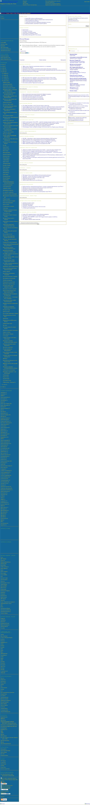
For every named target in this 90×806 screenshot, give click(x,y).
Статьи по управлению (5, 475)
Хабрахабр (3, 672)
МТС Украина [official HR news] (76, 67)
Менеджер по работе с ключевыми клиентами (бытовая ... (10, 90)
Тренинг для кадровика (7, 280)
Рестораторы (3, 462)
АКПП (2, 395)
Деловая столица (4, 44)
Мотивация (3, 435)
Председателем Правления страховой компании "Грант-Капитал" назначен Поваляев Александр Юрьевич (78, 80)
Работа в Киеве (4, 703)
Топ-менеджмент (4, 481)
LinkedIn (2, 647)
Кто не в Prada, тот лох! (7, 234)
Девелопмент (3, 413)
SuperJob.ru (3, 524)
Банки (2, 402)
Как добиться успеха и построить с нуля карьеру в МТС (34, 215)
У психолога (3, 762)
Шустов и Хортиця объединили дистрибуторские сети (9, 93)
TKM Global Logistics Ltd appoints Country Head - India (33, 177)
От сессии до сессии (7, 380)
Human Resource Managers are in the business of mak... (10, 361)
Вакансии (3, 406)
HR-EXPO (3, 516)
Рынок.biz (3, 600)
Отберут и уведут (6, 199)
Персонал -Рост (4, 449)
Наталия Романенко (4, 702)
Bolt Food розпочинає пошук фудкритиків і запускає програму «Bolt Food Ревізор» (39, 110)
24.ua (2, 557)
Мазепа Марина (6, 158)
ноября (4, 75)
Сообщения (72, 50)
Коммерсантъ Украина (5, 590)
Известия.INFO (4, 586)
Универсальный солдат (7, 323)
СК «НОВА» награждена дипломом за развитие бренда (10, 254)
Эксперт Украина (4, 613)
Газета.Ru (3, 628)
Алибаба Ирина (6, 159)
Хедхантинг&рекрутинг (5, 711)
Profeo (2, 650)
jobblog (2, 684)
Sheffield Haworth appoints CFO (29, 178)
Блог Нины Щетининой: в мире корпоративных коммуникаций (7, 774)
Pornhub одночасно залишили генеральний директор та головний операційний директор (40, 151)
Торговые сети (4, 483)
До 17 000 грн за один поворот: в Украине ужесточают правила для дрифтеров (38, 124)
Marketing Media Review (6, 562)
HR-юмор (2, 515)
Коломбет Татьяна (6, 165)
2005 (3, 386)
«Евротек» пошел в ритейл (8, 132)
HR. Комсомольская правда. (75, 64)
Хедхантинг (3, 494)
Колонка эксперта (73, 90)
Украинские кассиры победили (9, 87)
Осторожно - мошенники (27, 205)
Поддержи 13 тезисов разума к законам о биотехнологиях (34, 206)
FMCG (2, 505)
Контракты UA (4, 595)
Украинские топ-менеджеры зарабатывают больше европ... (9, 307)
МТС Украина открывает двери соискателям (31, 219)
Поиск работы (3, 749)
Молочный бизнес (4, 433)
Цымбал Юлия (6, 179)
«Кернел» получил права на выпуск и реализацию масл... (10, 123)
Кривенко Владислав (7, 154)
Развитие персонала (5, 454)
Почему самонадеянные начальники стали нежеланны (33, 99)
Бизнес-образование (5, 405)
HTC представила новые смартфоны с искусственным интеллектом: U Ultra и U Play (39, 77)
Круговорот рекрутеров (8, 347)
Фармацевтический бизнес (6, 489)
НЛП (2, 438)
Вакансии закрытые (5, 408)
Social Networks (4, 523)
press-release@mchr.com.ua (73, 20)
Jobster (2, 644)
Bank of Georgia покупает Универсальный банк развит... (9, 248)
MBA (2, 520)
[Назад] (2, 13)
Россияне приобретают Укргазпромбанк (7, 349)
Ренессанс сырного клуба (8, 104)
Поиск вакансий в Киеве (5, 750)
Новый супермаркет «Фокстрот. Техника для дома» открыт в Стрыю (78, 73)
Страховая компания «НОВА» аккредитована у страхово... (9, 260)
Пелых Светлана (6, 167)
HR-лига (2, 742)
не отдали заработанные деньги (29, 208)
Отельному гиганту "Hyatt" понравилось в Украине (8, 286)
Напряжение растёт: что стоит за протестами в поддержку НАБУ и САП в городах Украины (41, 123)
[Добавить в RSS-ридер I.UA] (4, 784)
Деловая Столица (4, 578)
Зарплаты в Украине (5, 414)
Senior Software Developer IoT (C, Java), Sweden (32, 34)
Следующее (22, 60)
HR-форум (3, 718)
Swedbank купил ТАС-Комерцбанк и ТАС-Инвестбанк (10, 294)
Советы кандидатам (5, 472)
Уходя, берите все (6, 213)
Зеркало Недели (4, 584)
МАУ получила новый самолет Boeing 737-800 (32, 81)
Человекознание (6, 378)
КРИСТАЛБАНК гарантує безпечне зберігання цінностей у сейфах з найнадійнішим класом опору (42, 108)
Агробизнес (3, 394)
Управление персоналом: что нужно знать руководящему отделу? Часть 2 (37, 191)
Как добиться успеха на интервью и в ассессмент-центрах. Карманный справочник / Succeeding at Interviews (44, 70)
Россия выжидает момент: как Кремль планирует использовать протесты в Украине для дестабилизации (43, 127)
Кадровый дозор (4, 717)
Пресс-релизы (3, 453)
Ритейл (2, 464)
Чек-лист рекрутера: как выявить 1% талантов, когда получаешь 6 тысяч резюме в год (78, 103)
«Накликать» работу (7, 188)
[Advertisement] (45, 9)
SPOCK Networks (4, 653)
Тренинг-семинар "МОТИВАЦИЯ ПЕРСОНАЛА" (9, 136)
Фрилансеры (5, 318)
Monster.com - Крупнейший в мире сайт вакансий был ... (10, 99)
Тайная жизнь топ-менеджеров (9, 370)
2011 (3, 64)
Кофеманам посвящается (6, 700)
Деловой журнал (4, 579)
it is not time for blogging (74, 88)
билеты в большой (79, 120)
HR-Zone (2, 734)
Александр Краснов (7, 186)
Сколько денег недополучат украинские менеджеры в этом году (38, 22)
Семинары (3, 469)
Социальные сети (4, 473)
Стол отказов (5, 335)
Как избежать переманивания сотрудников (9, 274)
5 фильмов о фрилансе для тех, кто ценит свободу (78, 105)
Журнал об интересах (5, 624)
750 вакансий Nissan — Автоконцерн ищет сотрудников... (10, 297)
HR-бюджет (3, 508)
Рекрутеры (3, 457)
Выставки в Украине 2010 (75, 60)
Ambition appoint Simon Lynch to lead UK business (32, 180)
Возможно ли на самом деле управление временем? (33, 190)
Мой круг (3, 668)
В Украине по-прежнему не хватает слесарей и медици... (10, 210)
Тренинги (3, 485)
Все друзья (3, 664)
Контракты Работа (4, 755)
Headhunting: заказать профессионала (10, 266)
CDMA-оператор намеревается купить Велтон (9, 109)
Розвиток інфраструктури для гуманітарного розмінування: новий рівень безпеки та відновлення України (43, 106)
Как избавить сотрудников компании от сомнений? (33, 189)
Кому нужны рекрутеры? (8, 202)
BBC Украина (3, 558)
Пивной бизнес (4, 451)
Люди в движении (4, 427)
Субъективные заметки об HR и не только (78, 57)
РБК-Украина (3, 598)
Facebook (2, 639)
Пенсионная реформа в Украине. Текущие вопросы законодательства (39, 19)
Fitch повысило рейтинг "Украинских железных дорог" (33, 82)
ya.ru (2, 690)
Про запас (5, 325)
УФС (2, 605)
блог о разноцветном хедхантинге (7, 692)
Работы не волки (6, 311)
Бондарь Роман (4, 694)
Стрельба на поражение (7, 184)
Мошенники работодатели (28, 204)
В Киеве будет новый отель (8, 120)
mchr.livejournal (4, 687)
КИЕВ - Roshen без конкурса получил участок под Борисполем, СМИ (36, 143)
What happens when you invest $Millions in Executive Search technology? (37, 175)
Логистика (3, 425)
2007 (3, 71)
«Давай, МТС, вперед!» (27, 218)
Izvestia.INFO (3, 42)
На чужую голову (6, 309)
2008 (3, 70)
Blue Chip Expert (4, 636)
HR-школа (3, 513)
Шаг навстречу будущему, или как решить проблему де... (10, 106)
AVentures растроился (7, 102)
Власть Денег (3, 573)
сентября (5, 78)
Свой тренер (5, 208)
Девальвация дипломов (7, 84)
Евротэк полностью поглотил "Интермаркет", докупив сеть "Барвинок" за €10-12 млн (39, 141)
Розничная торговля (5, 56)
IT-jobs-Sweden (25, 29)
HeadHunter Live (4, 642)
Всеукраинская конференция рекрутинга (9, 726)
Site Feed (4, 782)
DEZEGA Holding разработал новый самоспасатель (33, 80)
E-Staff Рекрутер (4, 502)
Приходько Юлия (6, 152)
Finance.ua (3, 560)
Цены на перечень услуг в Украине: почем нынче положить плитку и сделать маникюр (40, 79)
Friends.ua (3, 640)
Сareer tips (3, 706)
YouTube (2, 765)
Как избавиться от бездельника (9, 278)
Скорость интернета (5, 791)
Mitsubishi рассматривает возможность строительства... (9, 251)
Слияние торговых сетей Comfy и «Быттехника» (9, 338)
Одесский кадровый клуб (6, 743)
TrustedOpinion (4, 655)
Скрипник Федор (4, 708)
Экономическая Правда (5, 608)
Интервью (3, 416)
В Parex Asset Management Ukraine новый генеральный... (10, 269)
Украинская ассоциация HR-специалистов (9, 724)
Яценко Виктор (6, 172)
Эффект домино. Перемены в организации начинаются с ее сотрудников (37, 66)
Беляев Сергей (6, 147)
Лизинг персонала (4, 424)
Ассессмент (3, 398)
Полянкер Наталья (6, 176)
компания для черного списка (28, 202)
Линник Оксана (6, 170)
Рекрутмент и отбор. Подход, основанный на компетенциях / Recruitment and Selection (40, 68)
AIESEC (2, 499)
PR (1, 521)
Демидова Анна (6, 148)
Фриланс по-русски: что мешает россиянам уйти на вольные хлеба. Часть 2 (37, 187)
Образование (3, 446)
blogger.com (3, 679)
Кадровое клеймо (6, 82)
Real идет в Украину (7, 133)
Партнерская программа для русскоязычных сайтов (78, 95)
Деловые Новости (4, 626)
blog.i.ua (2, 678)
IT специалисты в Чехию (27, 31)
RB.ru (2, 652)
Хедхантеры (3, 493)
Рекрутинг (3, 459)
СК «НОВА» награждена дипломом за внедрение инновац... (10, 264)
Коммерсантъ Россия (5, 623)
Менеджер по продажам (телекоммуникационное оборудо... (10, 367)
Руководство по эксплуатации (9, 282)
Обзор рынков (3, 445)
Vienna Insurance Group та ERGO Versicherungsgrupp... (9, 301)
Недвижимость (4, 437)
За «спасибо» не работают (8, 192)
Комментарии (3, 589)
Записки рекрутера (4, 697)
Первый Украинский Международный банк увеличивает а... (10, 244)
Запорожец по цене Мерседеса (75, 65)
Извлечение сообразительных (9, 283)
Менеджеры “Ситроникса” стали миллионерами (9, 372)
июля (4, 384)
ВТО (2, 410)
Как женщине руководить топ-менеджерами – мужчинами (34, 95)
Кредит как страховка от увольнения (10, 330)
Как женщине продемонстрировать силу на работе (33, 96)
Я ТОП (2, 496)
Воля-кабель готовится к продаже (9, 288)
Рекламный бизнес (4, 456)
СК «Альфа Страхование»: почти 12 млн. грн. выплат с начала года (36, 105)
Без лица (4, 145)
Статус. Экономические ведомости (8, 602)
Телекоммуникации (4, 480)
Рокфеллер (3, 618)
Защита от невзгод (6, 332)
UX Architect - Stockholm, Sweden (29, 32)
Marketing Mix (4, 563)
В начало (2, 18)
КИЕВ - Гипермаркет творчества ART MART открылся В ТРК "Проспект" (37, 142)
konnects (2, 645)
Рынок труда (3, 467)
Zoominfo (2, 661)
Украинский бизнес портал (6, 603)
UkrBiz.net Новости (5, 566)
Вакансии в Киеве (73, 54)
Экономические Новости (6, 611)
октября (5, 77)
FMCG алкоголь (4, 507)
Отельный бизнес (4, 448)
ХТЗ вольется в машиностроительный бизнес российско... (10, 126)
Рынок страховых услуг (5, 57)
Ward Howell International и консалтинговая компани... (8, 182)
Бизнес (2, 570)
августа (5, 80)
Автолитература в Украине (28, 67)
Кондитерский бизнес (5, 421)
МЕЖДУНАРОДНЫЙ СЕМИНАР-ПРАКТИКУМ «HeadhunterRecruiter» (9, 722)
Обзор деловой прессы (5, 443)
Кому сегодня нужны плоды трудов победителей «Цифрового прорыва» (37, 94)
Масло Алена (5, 150)
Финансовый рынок (5, 491)
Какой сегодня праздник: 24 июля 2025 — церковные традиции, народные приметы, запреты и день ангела (44, 122)
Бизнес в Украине (4, 571)
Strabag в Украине (6, 271)
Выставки (3, 411)
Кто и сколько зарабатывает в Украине (10, 313)
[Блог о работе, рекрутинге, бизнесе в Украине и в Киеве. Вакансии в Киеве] (9, 781)
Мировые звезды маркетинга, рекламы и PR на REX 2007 (9, 236)
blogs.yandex (3, 682)
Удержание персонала (5, 486)
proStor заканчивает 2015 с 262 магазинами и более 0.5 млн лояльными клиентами (39, 139)
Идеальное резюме (4, 698)
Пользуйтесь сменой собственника (10, 194)
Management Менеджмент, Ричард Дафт (31, 71)
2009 (3, 68)
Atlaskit (2, 634)
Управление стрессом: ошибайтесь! (76, 58)
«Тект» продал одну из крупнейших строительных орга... (10, 129)
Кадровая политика (4, 418)
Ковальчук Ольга (6, 156)
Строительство (4, 478)
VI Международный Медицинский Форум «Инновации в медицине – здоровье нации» (77, 62)
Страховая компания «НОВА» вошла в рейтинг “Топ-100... (10, 257)
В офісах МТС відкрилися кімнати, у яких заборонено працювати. (36, 214)
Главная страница (42, 60)
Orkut (2, 648)
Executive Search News (5, 768)
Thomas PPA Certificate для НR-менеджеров (33, 18)
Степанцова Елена (4, 710)
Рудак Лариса (5, 174)
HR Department (4, 735)
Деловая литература (74, 83)
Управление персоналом (5, 488)
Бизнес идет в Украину (5, 403)
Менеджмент (3, 432)
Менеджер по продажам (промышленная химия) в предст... (10, 341)
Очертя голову (6, 376)
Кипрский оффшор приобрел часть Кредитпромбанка (10, 96)
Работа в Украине (4, 705)
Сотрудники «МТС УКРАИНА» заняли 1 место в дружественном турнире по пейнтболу (40, 216)
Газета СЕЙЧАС (4, 574)
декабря (5, 73)
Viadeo (2, 656)
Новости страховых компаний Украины (78, 78)
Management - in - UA (74, 87)
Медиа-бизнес (3, 430)
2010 (3, 66)
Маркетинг (3, 429)
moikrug (2, 689)
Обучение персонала (5, 740)
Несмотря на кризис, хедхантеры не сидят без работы (36, 23)
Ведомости (3, 621)
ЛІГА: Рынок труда (4, 47)
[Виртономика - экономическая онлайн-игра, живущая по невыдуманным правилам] (78, 119)
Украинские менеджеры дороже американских (9, 344)
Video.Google (3, 764)
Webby (2, 658)
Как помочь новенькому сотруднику (10, 276)
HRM (2, 731)
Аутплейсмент (3, 400)
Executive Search (4, 504)
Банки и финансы (4, 568)
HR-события (3, 512)
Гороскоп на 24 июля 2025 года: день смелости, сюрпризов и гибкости (36, 125)
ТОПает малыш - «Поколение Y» (9, 382)
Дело (2, 576)
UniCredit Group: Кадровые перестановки (77, 76)
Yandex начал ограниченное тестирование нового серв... (9, 225)
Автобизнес (3, 392)
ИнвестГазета (3, 587)
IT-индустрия (3, 518)
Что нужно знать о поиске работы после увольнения (33, 98)
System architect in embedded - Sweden (30, 33)
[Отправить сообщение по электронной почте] (21, 49)
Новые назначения (4, 441)
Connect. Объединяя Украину (6, 637)
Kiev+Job (2, 753)
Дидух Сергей (6, 161)
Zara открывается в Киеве (8, 115)
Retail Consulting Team (74, 71)
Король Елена (5, 169)
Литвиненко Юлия (6, 163)
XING (2, 660)
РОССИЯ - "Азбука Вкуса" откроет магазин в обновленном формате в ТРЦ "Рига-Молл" (40, 138)
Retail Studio (3, 565)
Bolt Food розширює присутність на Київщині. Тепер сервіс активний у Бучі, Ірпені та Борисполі (42, 109)
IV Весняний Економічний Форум (32, 21)
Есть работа (3, 695)
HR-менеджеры (4, 510)
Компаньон (3, 592)
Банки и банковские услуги (6, 59)
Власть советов (6, 204)
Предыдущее (63, 60)
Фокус (2, 606)
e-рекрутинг (3, 501)
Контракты (3, 45)
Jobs (1, 686)
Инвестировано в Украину (8, 334)
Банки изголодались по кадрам (9, 200)
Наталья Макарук (6, 178)
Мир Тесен (3, 666)
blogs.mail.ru (3, 681)
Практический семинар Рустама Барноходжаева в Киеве (9, 291)
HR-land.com (3, 720)
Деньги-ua (3, 581)
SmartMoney (3, 620)
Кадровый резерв (4, 419)
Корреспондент (4, 597)
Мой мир (2, 669)
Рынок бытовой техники (5, 465)
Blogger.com (3, 792)
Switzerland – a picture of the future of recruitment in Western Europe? (36, 176)
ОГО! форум (3, 760)
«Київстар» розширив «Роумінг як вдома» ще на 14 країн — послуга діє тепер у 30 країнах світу (42, 149)
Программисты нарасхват (8, 190)
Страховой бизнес (4, 477)
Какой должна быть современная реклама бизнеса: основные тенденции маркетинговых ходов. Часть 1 (43, 186)
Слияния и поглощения (5, 470)
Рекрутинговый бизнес (5, 461)
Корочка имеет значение (8, 86)
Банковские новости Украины (76, 75)
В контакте (3, 663)
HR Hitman (5, 358)
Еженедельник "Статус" (5, 582)
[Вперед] (87, 803)
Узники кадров (6, 375)
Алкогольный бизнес (5, 397)
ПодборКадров (4, 727)
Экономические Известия (6, 49)
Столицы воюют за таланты (8, 206)
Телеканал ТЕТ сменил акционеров (10, 242)
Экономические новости (5, 50)
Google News (3, 767)
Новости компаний (4, 440)
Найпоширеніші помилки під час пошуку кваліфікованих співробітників (76, 108)
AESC (2, 497)
